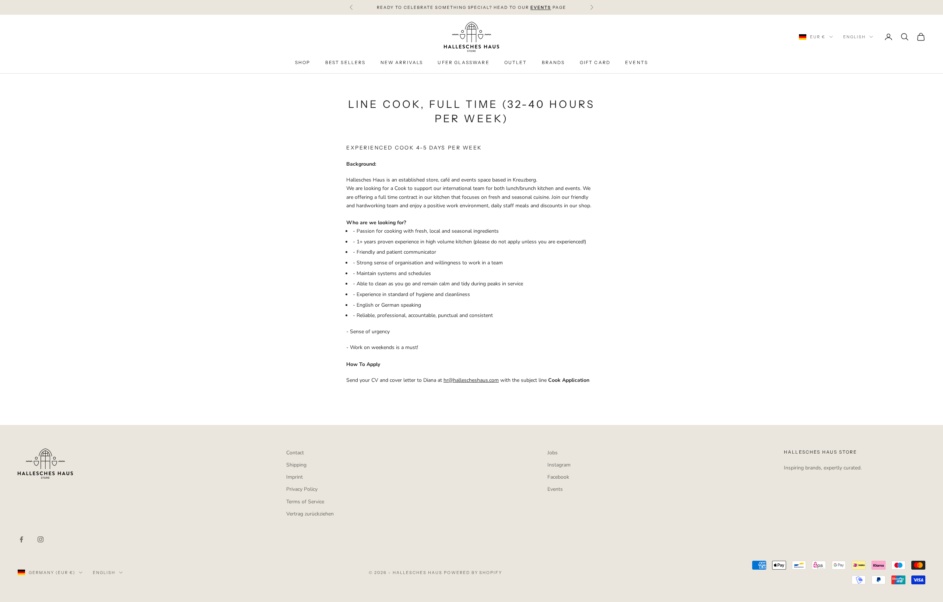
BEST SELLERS (345, 63)
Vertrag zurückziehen (310, 513)
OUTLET (515, 63)
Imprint (294, 476)
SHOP (303, 63)
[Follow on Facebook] (21, 539)
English (854, 36)
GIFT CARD (595, 63)
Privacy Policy (302, 489)
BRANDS (553, 63)
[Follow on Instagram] (40, 539)
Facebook (558, 476)
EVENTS (636, 63)
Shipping (296, 464)
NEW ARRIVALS (402, 63)
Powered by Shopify (473, 572)
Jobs (552, 452)
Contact (295, 452)
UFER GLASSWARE (463, 63)
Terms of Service (305, 501)
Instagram (559, 464)
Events (555, 489)
